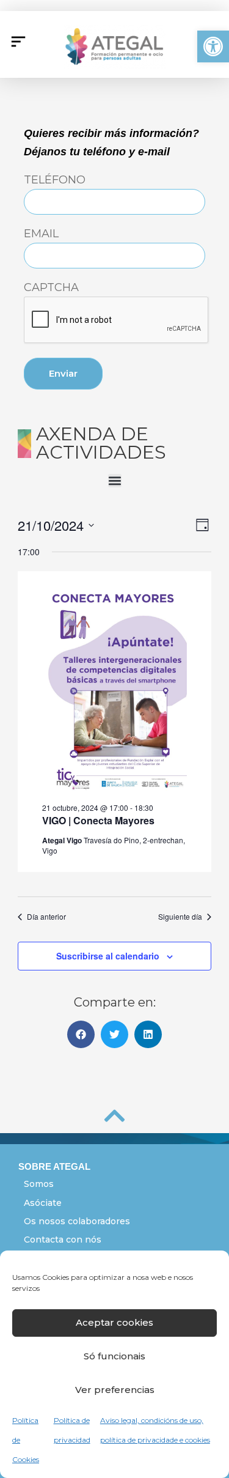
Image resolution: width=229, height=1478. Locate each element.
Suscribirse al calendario (107, 956)
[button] (213, 46)
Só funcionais (114, 1356)
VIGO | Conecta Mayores (98, 820)
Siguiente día (180, 917)
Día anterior (46, 917)
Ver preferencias (114, 1389)
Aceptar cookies (114, 1322)
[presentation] (116, 320)
